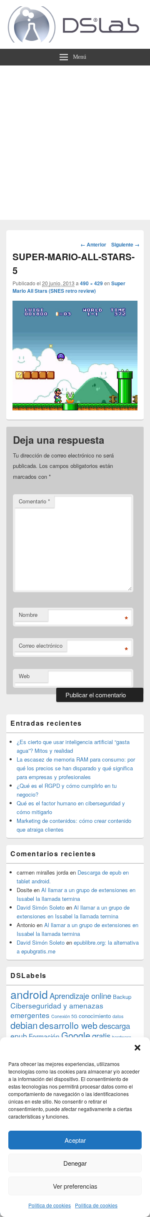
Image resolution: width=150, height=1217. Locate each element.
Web (24, 676)
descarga (114, 1025)
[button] (137, 1048)
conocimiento (95, 1016)
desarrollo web (68, 1025)
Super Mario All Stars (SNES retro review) (68, 286)
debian (24, 1024)
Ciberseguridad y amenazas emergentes (56, 1010)
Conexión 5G (64, 1016)
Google (75, 1035)
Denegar (75, 1163)
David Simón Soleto (41, 907)
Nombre (28, 615)
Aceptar (75, 1140)
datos (117, 1016)
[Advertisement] (75, 145)
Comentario (34, 501)
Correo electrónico (40, 645)
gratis (101, 1035)
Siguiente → (125, 244)
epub (18, 1036)
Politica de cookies (49, 1205)
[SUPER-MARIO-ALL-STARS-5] (75, 407)
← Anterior (93, 244)
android (29, 994)
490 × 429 (91, 283)
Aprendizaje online (80, 995)
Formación (44, 1036)
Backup (122, 997)
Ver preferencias (75, 1186)
